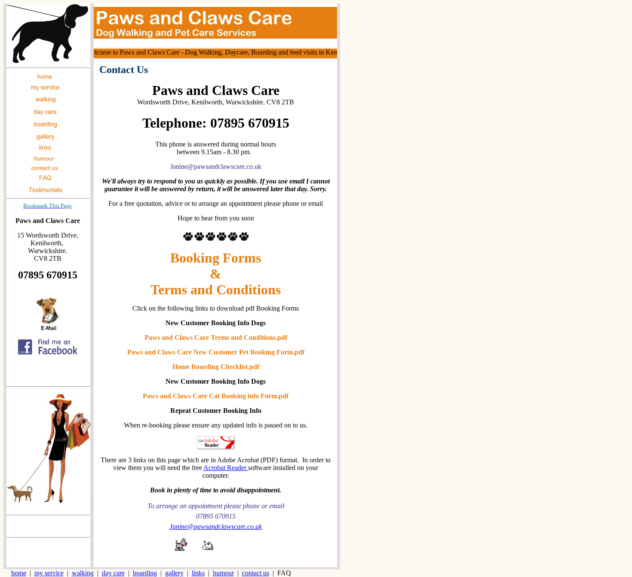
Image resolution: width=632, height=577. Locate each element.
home (18, 573)
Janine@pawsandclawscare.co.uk (215, 526)
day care (113, 573)
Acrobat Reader (225, 467)
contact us (255, 573)
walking (83, 573)
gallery (174, 573)
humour (223, 573)
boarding (145, 573)
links (198, 573)
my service (49, 573)
